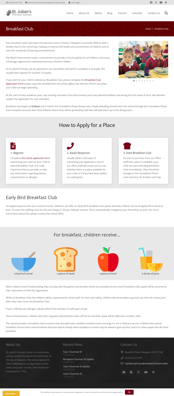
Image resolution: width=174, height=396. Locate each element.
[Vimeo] (165, 2)
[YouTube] (161, 2)
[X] (156, 2)
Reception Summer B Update (78, 359)
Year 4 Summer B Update (76, 366)
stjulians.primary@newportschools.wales (146, 363)
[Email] (123, 372)
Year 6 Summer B (72, 373)
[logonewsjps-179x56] (19, 13)
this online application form (35, 158)
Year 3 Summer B (72, 351)
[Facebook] (151, 2)
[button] (166, 13)
